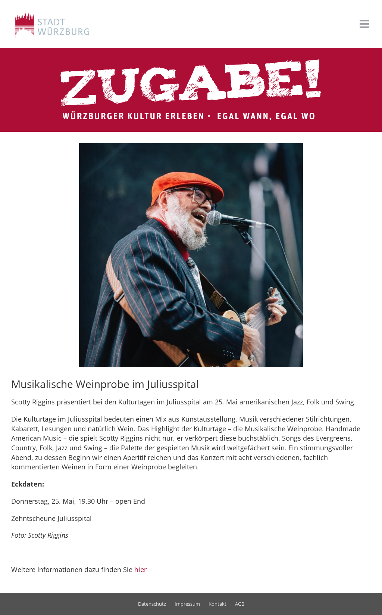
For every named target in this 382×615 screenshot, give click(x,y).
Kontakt (217, 603)
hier (140, 569)
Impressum (187, 603)
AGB (239, 603)
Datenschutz (152, 603)
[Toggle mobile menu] (365, 23)
